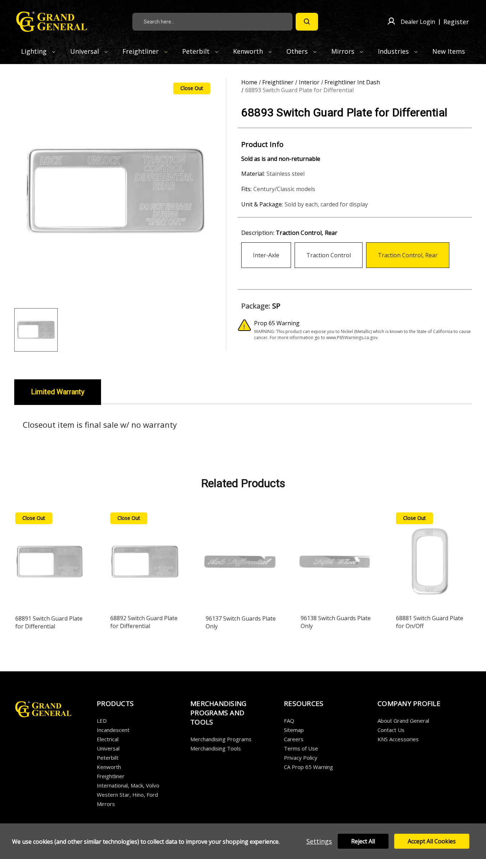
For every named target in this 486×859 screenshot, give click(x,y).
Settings (319, 841)
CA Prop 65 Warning (308, 766)
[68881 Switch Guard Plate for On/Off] (430, 559)
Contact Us (391, 729)
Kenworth (249, 51)
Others (298, 51)
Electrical (107, 739)
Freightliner (141, 51)
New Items (448, 51)
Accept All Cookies (432, 841)
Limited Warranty (57, 392)
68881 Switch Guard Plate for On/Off (429, 622)
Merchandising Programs (221, 739)
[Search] (307, 22)
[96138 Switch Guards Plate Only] (335, 559)
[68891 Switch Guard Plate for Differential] (50, 559)
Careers (293, 739)
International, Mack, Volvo (128, 785)
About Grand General (403, 720)
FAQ (289, 720)
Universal (85, 51)
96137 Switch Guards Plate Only (241, 622)
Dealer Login (418, 22)
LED (102, 720)
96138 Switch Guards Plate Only (336, 622)
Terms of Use (301, 748)
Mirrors (343, 51)
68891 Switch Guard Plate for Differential (49, 622)
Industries (394, 51)
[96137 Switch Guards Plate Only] (240, 559)
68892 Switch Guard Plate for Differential (144, 622)
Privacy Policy (300, 757)
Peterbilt (196, 51)
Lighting (34, 51)
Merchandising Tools (215, 748)
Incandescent (113, 729)
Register (456, 21)
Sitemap (294, 729)
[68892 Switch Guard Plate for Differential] (145, 559)
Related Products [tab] (243, 483)
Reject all (363, 841)
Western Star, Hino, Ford (127, 794)
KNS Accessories (398, 739)
